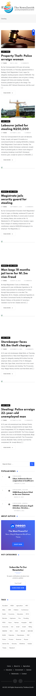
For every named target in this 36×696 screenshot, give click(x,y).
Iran (12, 627)
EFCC (27, 614)
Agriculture (26, 666)
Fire (19, 618)
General (25, 503)
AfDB (12, 605)
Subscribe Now (18, 588)
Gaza (10, 622)
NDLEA (23, 631)
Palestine (11, 635)
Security (14, 643)
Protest (11, 639)
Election (4, 618)
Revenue (18, 639)
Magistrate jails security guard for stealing (14, 199)
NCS (16, 631)
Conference (24, 610)
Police (4, 639)
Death (4, 614)
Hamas (16, 622)
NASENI (4, 631)
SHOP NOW (18, 544)
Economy (11, 614)
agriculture (19, 605)
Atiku (3, 610)
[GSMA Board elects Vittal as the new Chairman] (5, 493)
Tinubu (4, 648)
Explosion (13, 618)
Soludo (30, 643)
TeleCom (25, 489)
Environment (19, 670)
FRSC (4, 622)
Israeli (24, 627)
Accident (5, 605)
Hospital (23, 622)
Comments (25, 63)
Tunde (5, 63)
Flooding (26, 618)
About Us (17, 666)
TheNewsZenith (28, 687)
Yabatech (12, 648)
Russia (26, 639)
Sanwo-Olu (5, 643)
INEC (30, 622)
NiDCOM (30, 631)
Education (20, 614)
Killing (30, 627)
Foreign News (17, 476)
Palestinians (20, 635)
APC (26, 605)
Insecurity (5, 627)
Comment (27, 132)
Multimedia (15, 674)
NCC (11, 631)
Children (16, 610)
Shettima (22, 643)
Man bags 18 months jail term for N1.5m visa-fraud (15, 273)
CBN (9, 610)
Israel (17, 627)
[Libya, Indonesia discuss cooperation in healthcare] (5, 479)
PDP (28, 635)
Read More (7, 93)
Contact (24, 674)
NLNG (4, 635)
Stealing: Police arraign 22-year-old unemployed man (18, 413)
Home (9, 666)
